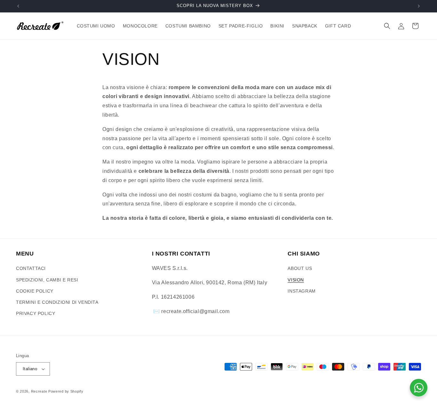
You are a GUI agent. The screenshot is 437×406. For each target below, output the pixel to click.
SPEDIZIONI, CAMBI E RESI (47, 279)
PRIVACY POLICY (35, 313)
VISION (296, 279)
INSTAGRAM (301, 291)
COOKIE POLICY (34, 291)
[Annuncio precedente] (18, 6)
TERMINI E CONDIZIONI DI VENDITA (57, 302)
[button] (387, 26)
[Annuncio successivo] (419, 6)
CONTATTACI (31, 268)
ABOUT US (300, 268)
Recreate (39, 391)
